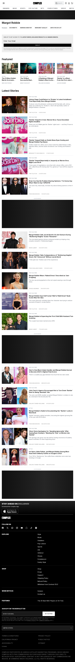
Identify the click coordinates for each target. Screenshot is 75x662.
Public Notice (44, 639)
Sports (40, 547)
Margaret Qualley (41, 27)
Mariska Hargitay (26, 27)
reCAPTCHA (30, 49)
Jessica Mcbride (34, 288)
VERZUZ (63, 8)
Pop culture (42, 544)
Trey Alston (33, 112)
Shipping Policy (43, 578)
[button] (37, 628)
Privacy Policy (44, 49)
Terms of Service (55, 49)
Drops (40, 572)
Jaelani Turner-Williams (36, 403)
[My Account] (69, 3)
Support (40, 575)
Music (40, 537)
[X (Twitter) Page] (7, 528)
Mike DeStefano (7, 83)
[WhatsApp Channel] (12, 528)
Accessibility (7, 643)
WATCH (71, 8)
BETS (42, 8)
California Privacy (10, 639)
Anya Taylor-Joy (55, 27)
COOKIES (4, 646)
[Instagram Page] (17, 528)
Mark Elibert (33, 247)
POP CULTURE (33, 8)
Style (3, 76)
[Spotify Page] (36, 528)
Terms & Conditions (10, 636)
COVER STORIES (52, 8)
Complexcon (42, 559)
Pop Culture (24, 76)
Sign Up (37, 45)
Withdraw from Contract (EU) (48, 584)
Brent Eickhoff (25, 83)
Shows (40, 556)
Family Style (42, 562)
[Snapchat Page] (26, 528)
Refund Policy (42, 581)
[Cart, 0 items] (72, 3)
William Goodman (44, 83)
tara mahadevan (34, 194)
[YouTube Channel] (22, 528)
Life (39, 550)
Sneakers (41, 540)
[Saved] (66, 3)
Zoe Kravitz (13, 27)
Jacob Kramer (61, 83)
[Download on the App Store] (10, 510)
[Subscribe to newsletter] (49, 614)
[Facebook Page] (3, 528)
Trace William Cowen (35, 268)
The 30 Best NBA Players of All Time (50, 601)
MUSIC (15, 8)
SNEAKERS (6, 8)
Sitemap (41, 643)
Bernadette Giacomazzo (37, 153)
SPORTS (22, 8)
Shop (39, 569)
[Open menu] (3, 3)
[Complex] (37, 3)
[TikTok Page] (31, 528)
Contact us (41, 594)
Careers (40, 591)
